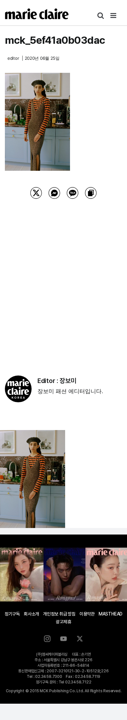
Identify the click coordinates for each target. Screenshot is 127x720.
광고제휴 (63, 621)
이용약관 (87, 613)
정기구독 (12, 613)
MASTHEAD (110, 613)
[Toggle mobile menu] (113, 15)
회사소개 (31, 613)
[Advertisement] (63, 279)
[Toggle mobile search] (100, 15)
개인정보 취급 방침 (59, 613)
